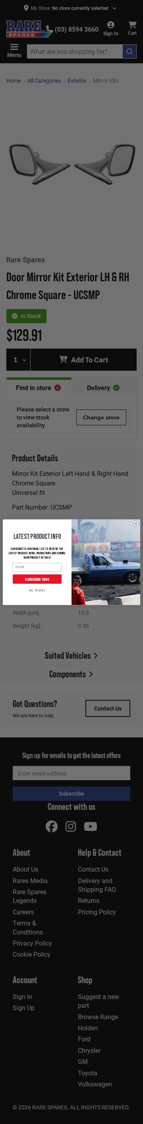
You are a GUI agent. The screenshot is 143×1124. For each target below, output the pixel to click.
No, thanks (37, 590)
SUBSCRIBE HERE (37, 578)
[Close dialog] (136, 523)
